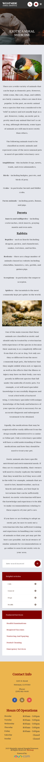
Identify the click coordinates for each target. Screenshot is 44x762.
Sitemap (30, 750)
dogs (10, 598)
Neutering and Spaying (18, 636)
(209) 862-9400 (22, 691)
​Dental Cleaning (14, 642)
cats (9, 584)
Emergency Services (16, 649)
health (10, 605)
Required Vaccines (15, 629)
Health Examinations (16, 623)
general (11, 591)
